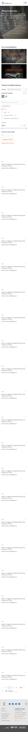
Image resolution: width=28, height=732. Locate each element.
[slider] (1, 128)
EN (24, 2)
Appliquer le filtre (7, 139)
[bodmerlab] (6, 2)
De (2, 135)
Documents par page (6, 93)
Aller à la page (9, 691)
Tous (5, 109)
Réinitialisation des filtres (7, 143)
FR (25, 2)
